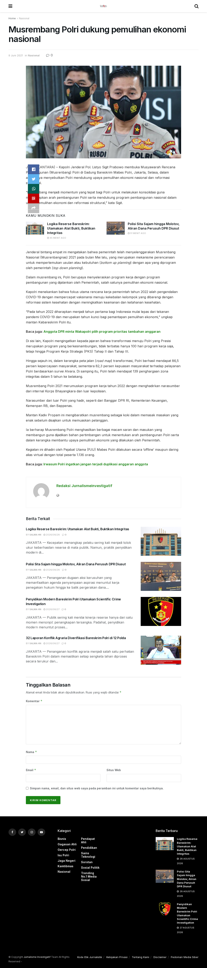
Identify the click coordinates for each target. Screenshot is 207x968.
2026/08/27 (52, 609)
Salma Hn (35, 534)
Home (12, 18)
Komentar (34, 701)
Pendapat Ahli (88, 840)
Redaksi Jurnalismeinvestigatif (84, 486)
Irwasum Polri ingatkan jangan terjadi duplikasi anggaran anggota (95, 464)
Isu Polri (63, 855)
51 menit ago (138, 233)
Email (31, 770)
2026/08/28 (52, 534)
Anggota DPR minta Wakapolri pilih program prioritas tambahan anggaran (102, 331)
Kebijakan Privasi (117, 957)
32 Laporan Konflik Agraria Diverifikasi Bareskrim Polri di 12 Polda (76, 638)
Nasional (24, 18)
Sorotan (87, 862)
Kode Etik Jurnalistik (89, 957)
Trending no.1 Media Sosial (89, 876)
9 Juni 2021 (15, 55)
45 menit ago (57, 237)
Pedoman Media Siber (185, 957)
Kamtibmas (65, 866)
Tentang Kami (140, 957)
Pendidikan (89, 847)
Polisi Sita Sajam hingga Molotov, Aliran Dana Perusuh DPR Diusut (76, 564)
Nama (31, 752)
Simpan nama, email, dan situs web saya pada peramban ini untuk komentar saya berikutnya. (97, 788)
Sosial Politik (90, 867)
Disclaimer (160, 957)
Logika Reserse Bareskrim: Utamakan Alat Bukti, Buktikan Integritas (71, 228)
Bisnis (62, 838)
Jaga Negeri (66, 860)
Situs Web (114, 770)
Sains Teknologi (88, 854)
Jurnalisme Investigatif (37, 956)
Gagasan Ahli (67, 844)
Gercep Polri (67, 849)
